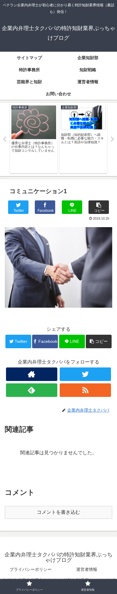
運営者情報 (86, 569)
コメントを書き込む (58, 512)
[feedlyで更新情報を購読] (32, 390)
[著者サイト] (32, 374)
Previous (5, 139)
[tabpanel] (34, 138)
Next (113, 139)
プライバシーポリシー (31, 569)
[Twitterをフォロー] (85, 374)
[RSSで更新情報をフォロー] (85, 390)
